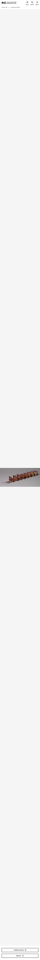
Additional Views (19, 950)
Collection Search (15, 7)
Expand (18, 955)
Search (32, 4)
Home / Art (4, 7)
